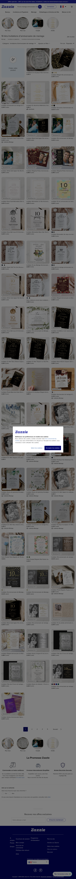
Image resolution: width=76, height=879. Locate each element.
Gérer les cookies (36, 448)
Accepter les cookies (53, 448)
